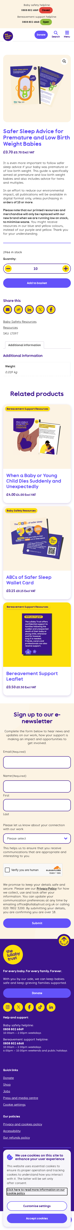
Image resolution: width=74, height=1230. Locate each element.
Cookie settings (14, 1104)
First (6, 795)
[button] (64, 61)
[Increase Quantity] (65, 268)
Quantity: (9, 259)
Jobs (6, 1091)
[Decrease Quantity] (8, 268)
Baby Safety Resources (20, 322)
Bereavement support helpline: (25, 1039)
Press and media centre (20, 1098)
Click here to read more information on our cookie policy (36, 1191)
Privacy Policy (47, 888)
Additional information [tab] (24, 345)
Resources (10, 327)
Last (6, 814)
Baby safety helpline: (18, 1025)
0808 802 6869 (29, 10)
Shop (7, 1084)
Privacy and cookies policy (22, 1124)
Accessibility (12, 1131)
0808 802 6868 (30, 21)
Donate (8, 1078)
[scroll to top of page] (64, 941)
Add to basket (37, 283)
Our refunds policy (16, 1137)
